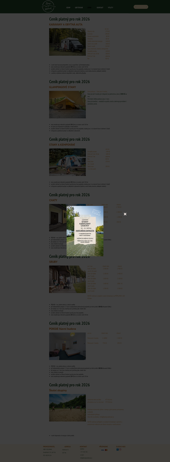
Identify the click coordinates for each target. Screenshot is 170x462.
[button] (125, 214)
